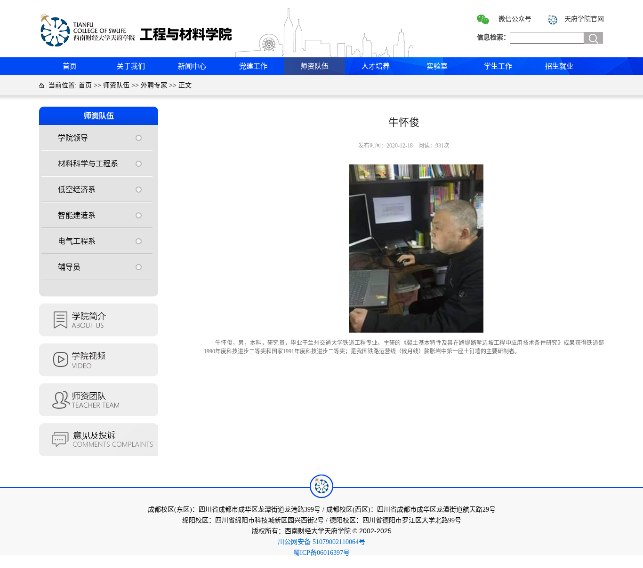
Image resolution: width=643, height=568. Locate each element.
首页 (70, 66)
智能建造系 (77, 215)
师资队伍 (314, 66)
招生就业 (559, 66)
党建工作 (253, 66)
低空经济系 (77, 190)
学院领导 (73, 138)
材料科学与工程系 (88, 164)
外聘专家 (154, 85)
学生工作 (498, 66)
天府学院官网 (584, 19)
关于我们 (131, 66)
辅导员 (69, 267)
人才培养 (376, 66)
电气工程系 (77, 241)
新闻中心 (192, 66)
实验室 (437, 66)
